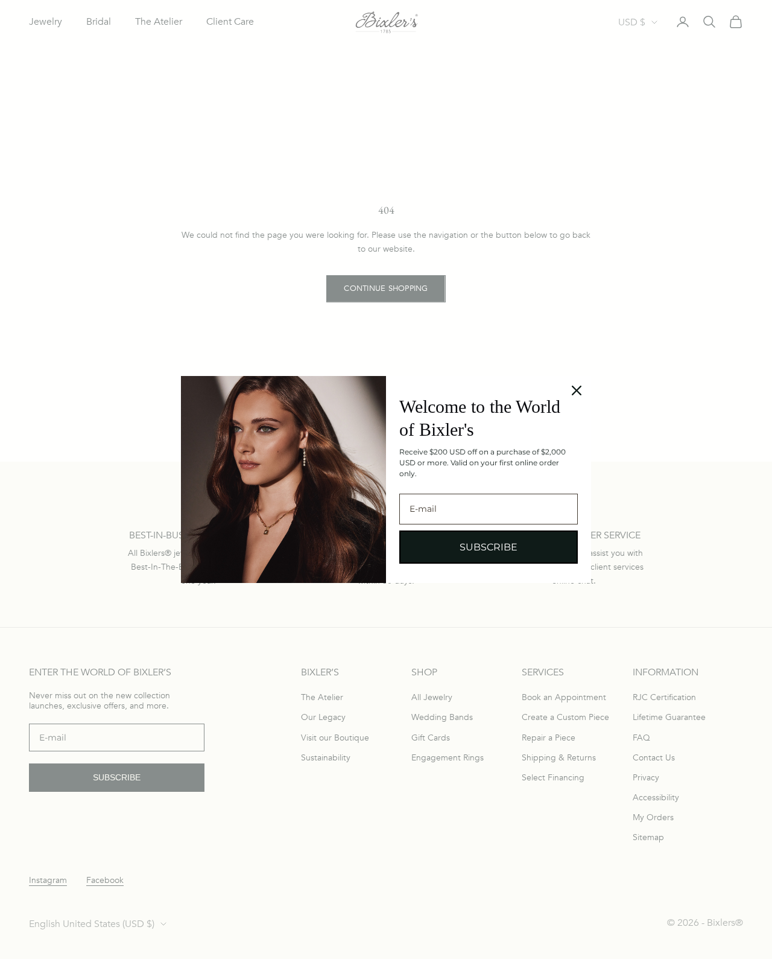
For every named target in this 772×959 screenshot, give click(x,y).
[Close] (576, 390)
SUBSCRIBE (488, 547)
